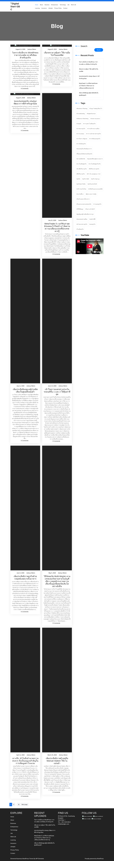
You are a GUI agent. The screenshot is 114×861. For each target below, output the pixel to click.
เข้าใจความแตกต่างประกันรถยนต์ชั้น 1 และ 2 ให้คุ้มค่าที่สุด (57, 391)
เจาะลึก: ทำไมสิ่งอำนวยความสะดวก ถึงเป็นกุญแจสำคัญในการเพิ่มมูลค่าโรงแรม (25, 760)
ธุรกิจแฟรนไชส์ (92, 184)
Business (47, 4)
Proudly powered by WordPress (94, 858)
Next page (24, 804)
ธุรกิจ (78, 179)
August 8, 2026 (52, 50)
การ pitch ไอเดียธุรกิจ (90, 123)
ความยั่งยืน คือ (81, 158)
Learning (37, 8)
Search (84, 46)
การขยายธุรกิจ (81, 128)
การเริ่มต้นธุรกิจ (81, 143)
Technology (63, 4)
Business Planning (82, 108)
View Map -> (61, 820)
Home (36, 4)
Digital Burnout (91, 113)
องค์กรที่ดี (92, 219)
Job (68, 4)
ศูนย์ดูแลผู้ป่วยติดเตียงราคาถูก (85, 214)
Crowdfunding (81, 113)
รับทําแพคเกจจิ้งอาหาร (83, 199)
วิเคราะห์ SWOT (90, 209)
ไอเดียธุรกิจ (80, 229)
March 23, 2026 (52, 755)
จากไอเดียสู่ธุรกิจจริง (95, 164)
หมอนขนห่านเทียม (82, 219)
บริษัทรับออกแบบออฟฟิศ (96, 189)
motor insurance (95, 118)
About (41, 4)
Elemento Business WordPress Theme (22, 858)
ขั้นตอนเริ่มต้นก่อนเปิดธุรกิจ (84, 154)
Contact (65, 8)
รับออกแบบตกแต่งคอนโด (84, 204)
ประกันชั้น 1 (80, 194)
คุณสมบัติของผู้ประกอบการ (95, 158)
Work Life (73, 4)
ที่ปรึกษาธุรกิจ (81, 174)
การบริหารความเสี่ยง (93, 128)
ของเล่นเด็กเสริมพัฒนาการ (84, 148)
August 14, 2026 (20, 50)
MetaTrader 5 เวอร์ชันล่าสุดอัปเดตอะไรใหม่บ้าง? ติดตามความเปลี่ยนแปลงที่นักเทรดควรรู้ (88, 86)
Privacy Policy (58, 8)
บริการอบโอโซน (81, 189)
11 (18, 804)
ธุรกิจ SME (86, 179)
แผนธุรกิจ (92, 224)
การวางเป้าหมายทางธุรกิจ (94, 133)
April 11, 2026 (20, 755)
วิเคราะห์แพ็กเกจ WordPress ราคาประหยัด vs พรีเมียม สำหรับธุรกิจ (25, 55)
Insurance (44, 8)
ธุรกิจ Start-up (95, 179)
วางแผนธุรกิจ (97, 204)
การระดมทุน (80, 133)
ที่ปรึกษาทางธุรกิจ (94, 169)
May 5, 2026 (52, 573)
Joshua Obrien (31, 50)
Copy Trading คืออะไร (96, 108)
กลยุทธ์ (79, 123)
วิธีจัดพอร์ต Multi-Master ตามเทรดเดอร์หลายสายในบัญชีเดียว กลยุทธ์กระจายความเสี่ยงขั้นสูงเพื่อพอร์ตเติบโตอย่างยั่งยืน (57, 581)
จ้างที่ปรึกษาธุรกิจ (82, 169)
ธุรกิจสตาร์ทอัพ (81, 184)
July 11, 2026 (21, 386)
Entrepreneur (54, 4)
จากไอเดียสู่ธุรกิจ (81, 164)
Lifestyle (50, 8)
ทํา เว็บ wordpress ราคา (94, 174)
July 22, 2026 (52, 221)
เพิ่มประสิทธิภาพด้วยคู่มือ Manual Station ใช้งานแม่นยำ (57, 760)
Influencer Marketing (82, 118)
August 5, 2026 (20, 98)
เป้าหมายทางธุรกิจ (82, 224)
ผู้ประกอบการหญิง (91, 194)
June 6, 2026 (20, 573)
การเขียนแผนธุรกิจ (95, 138)
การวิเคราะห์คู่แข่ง (82, 138)
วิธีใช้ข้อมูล (80, 209)
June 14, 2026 (52, 386)
